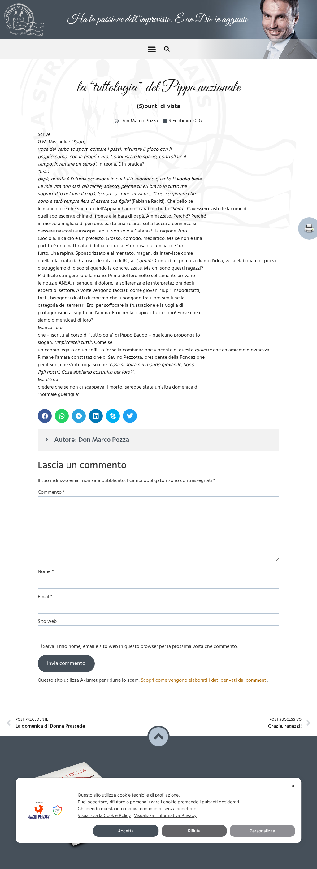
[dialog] (158, 810)
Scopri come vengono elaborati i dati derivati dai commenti (204, 680)
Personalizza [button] (262, 830)
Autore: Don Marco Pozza (91, 440)
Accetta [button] (126, 830)
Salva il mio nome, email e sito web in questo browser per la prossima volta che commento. (140, 646)
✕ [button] (293, 786)
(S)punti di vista (158, 106)
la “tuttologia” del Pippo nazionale (158, 88)
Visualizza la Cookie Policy (104, 815)
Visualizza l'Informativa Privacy (165, 815)
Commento (51, 492)
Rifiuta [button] (194, 830)
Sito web (47, 621)
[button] (151, 48)
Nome (46, 571)
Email (45, 596)
